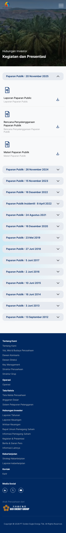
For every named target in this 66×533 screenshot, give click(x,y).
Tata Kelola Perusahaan (14, 395)
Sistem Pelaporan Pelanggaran (17, 404)
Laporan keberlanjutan (13, 463)
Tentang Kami (9, 345)
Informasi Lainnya (11, 448)
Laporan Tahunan (11, 415)
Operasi (6, 384)
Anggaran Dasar (10, 399)
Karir (4, 473)
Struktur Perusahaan (12, 369)
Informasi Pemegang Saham (16, 433)
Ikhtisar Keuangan (11, 424)
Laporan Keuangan (11, 419)
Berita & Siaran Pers (12, 443)
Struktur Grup (9, 373)
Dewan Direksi (9, 359)
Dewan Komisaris (10, 355)
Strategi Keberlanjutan (13, 458)
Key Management (11, 364)
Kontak (6, 469)
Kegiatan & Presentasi (13, 438)
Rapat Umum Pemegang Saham (18, 429)
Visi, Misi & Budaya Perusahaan (18, 350)
